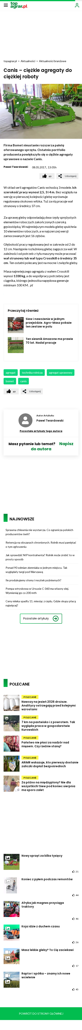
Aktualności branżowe (52, 61)
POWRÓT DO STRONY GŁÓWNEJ (41, 1013)
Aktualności (28, 61)
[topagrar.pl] (19, 5)
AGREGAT (11, 372)
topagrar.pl (10, 61)
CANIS (23, 381)
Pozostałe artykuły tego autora (41, 431)
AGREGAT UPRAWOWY (60, 372)
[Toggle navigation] (6, 5)
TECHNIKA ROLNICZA (32, 372)
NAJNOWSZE (22, 519)
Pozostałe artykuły (36, 618)
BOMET (10, 381)
